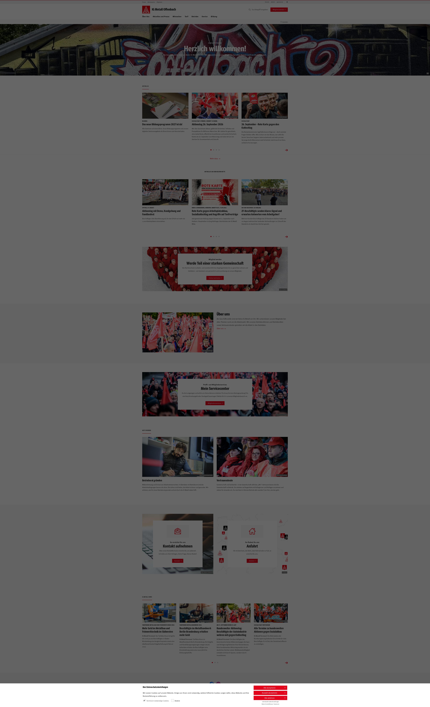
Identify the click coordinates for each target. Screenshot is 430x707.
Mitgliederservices (214, 403)
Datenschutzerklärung (267, 704)
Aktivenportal (151, 2)
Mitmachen (177, 16)
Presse (144, 2)
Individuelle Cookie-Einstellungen (270, 701)
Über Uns (145, 16)
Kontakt (267, 2)
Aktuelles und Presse (161, 16)
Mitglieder (159, 2)
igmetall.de (280, 2)
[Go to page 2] (213, 150)
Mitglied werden (278, 9)
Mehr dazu (214, 158)
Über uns (220, 328)
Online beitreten (214, 278)
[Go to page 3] (216, 150)
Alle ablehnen (269, 698)
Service (204, 16)
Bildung (214, 16)
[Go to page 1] (211, 150)
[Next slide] (286, 150)
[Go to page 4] (219, 150)
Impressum (276, 704)
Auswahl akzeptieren (269, 693)
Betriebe (195, 16)
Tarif (186, 16)
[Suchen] (249, 9)
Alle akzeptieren (269, 688)
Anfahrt (273, 2)
